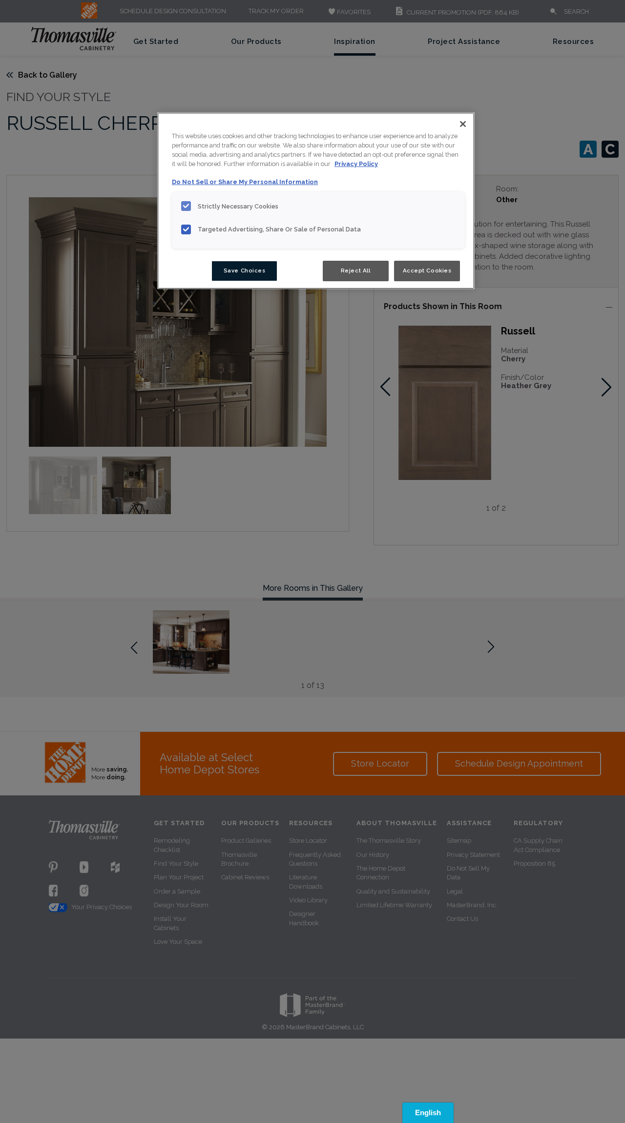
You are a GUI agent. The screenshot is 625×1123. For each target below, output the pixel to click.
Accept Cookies (427, 270)
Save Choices (245, 270)
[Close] (463, 124)
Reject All (356, 270)
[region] (316, 200)
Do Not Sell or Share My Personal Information (245, 182)
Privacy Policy (356, 163)
